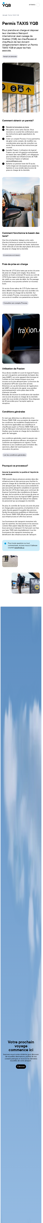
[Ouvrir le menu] (38, 4)
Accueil (5, 15)
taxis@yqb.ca (19, 547)
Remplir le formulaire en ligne (17, 127)
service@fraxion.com (14, 161)
